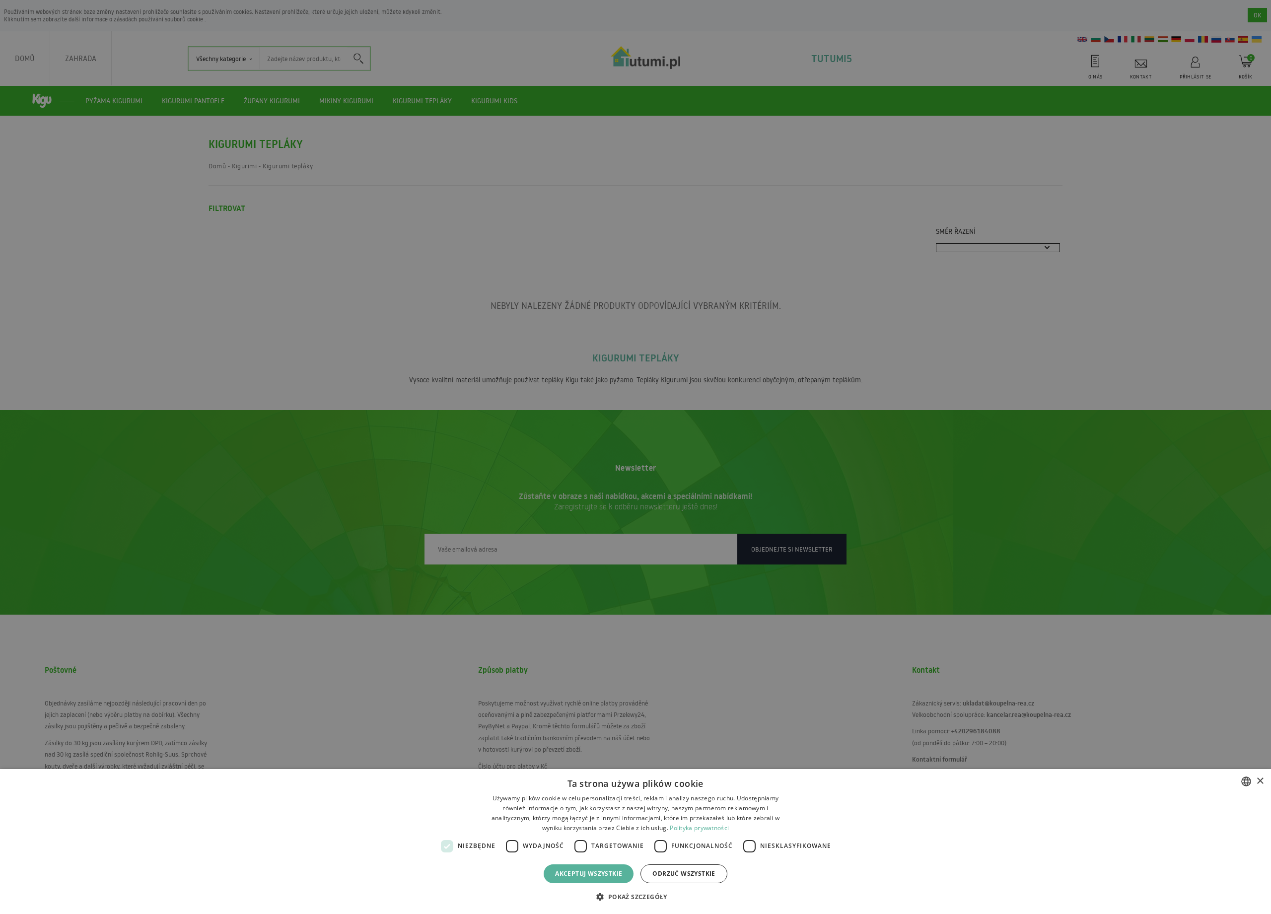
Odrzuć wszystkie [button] (683, 873)
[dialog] (635, 841)
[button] (635, 896)
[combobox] (1246, 781)
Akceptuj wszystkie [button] (588, 873)
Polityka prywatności (699, 828)
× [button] (1260, 781)
